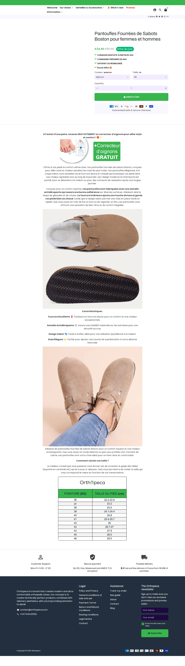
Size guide (115, 595)
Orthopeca (36, 650)
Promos (130, 7)
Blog (112, 608)
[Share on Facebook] (157, 16)
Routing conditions (88, 614)
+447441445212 (27, 614)
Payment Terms (87, 602)
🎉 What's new (115, 7)
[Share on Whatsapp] (165, 16)
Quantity (99, 83)
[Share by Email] (167, 16)
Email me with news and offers (155, 624)
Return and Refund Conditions (89, 608)
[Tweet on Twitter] (159, 16)
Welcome (52, 7)
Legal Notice (85, 619)
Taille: (137, 72)
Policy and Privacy (88, 590)
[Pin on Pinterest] (162, 16)
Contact (83, 623)
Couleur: (103, 72)
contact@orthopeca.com (32, 609)
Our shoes (67, 7)
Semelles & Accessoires (90, 7)
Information (55, 12)
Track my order (118, 590)
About (113, 599)
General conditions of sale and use (90, 597)
